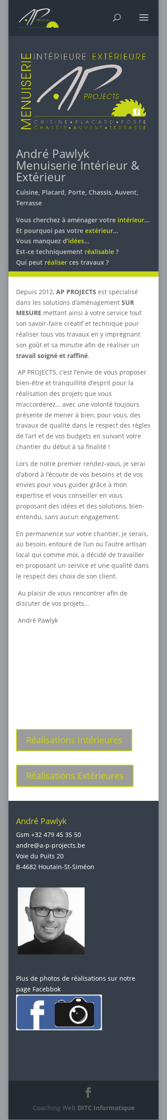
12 (125, 702)
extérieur (99, 230)
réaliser (56, 262)
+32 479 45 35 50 (56, 834)
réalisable (99, 251)
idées (76, 241)
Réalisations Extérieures (75, 776)
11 (117, 702)
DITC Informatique (105, 1107)
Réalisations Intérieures (74, 740)
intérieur (131, 220)
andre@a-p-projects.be (50, 845)
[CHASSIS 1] (83, 713)
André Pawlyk (53, 154)
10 (110, 702)
